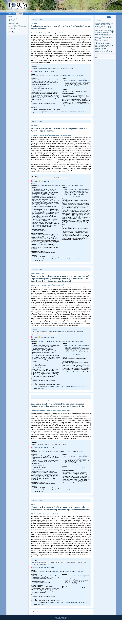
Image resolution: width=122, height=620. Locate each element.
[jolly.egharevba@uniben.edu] (46, 513)
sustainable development (102, 48)
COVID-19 (107, 25)
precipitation (98, 39)
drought (97, 29)
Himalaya (57, 444)
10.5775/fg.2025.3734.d (47, 447)
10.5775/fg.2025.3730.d (47, 567)
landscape (101, 36)
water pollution (109, 51)
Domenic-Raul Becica (37, 33)
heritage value (53, 334)
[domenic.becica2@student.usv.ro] (44, 32)
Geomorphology (12, 23)
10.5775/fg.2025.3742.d (47, 181)
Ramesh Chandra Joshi (63, 410)
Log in (96, 57)
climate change (99, 25)
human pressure (99, 34)
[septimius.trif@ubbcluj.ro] (40, 285)
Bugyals (63, 444)
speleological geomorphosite (40, 334)
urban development (106, 50)
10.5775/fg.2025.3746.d (47, 71)
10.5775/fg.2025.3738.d (47, 337)
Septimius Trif (35, 285)
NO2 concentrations (62, 178)
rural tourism (106, 45)
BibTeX (78, 87)
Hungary (106, 34)
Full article (36, 71)
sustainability (111, 46)
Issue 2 (41, 19)
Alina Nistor (34, 135)
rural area (101, 45)
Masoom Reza (51, 410)
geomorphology (98, 32)
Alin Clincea (63, 618)
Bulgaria (111, 23)
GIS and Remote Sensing (14, 25)
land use (34, 444)
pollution (109, 37)
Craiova (97, 26)
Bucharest (106, 23)
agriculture (97, 23)
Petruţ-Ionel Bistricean (65, 135)
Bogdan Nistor (44, 135)
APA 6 (65, 80)
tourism (98, 50)
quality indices (36, 178)
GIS (61, 68)
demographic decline (108, 27)
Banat (102, 23)
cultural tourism (103, 26)
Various (9, 32)
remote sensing (101, 41)
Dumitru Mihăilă (53, 135)
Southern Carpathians (101, 46)
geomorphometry (106, 32)
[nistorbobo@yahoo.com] (39, 134)
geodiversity (110, 30)
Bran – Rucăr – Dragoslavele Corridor (42, 331)
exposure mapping (53, 68)
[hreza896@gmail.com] (46, 410)
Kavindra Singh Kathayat (37, 410)
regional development (108, 39)
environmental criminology (68, 562)
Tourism (10, 31)
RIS (73, 87)
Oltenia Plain (104, 37)
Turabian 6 (81, 80)
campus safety (43, 562)
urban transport (102, 51)
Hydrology (10, 28)
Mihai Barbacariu (50, 33)
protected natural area (59, 331)
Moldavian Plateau (68, 68)
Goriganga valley (49, 444)
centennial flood (42, 68)
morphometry (98, 37)
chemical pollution (46, 178)
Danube (109, 26)
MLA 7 (87, 80)
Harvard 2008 (72, 80)
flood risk (34, 68)
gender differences (54, 562)
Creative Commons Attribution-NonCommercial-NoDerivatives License (69, 111)
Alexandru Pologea (47, 285)
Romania (100, 43)
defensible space (44, 564)
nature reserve (71, 331)
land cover (41, 444)
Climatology (11, 20)
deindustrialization (99, 27)
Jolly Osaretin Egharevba (38, 514)
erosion (107, 29)
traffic (53, 178)
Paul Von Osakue (52, 514)
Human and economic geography (16, 26)
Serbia (111, 45)
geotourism (80, 331)
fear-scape (35, 562)
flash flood (100, 30)
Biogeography (11, 19)
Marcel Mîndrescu (61, 33)
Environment (11, 22)
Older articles (35, 612)
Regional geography (13, 29)
